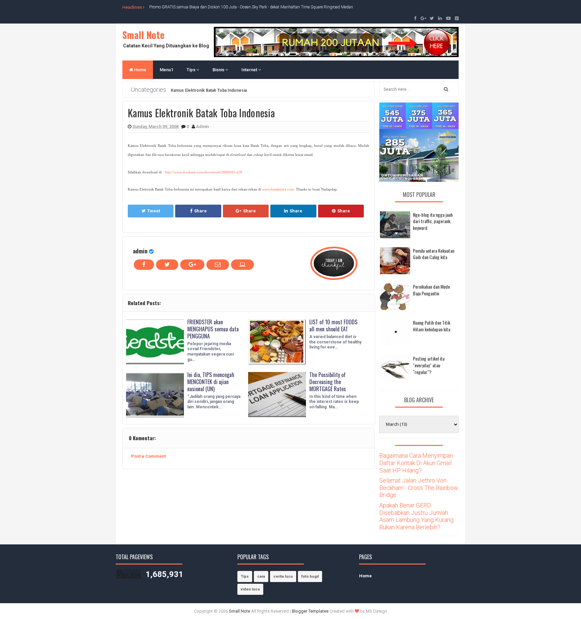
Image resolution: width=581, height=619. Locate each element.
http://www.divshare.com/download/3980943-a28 (203, 172)
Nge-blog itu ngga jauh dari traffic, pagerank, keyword (433, 221)
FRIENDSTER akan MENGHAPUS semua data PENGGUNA (213, 329)
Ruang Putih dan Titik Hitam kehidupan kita (431, 326)
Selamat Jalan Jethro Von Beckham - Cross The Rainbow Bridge (418, 487)
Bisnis (218, 69)
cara (261, 576)
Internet (249, 69)
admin (140, 251)
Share (200, 210)
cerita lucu (283, 576)
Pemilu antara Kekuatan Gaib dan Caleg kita (433, 254)
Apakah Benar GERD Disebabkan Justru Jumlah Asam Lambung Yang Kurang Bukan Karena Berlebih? (416, 516)
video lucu (250, 589)
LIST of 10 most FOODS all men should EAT (333, 325)
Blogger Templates (310, 611)
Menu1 (166, 69)
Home (139, 69)
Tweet (153, 210)
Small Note (143, 35)
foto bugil (310, 576)
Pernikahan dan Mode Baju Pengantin (431, 290)
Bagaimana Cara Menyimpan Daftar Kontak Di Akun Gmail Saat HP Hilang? (416, 462)
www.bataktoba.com (278, 189)
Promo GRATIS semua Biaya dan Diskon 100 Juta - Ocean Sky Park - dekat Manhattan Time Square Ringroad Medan (251, 7)
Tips (191, 69)
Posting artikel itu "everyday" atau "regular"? (428, 365)
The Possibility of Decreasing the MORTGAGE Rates (327, 382)
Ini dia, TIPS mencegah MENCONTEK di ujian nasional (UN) (210, 382)
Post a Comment (148, 456)
